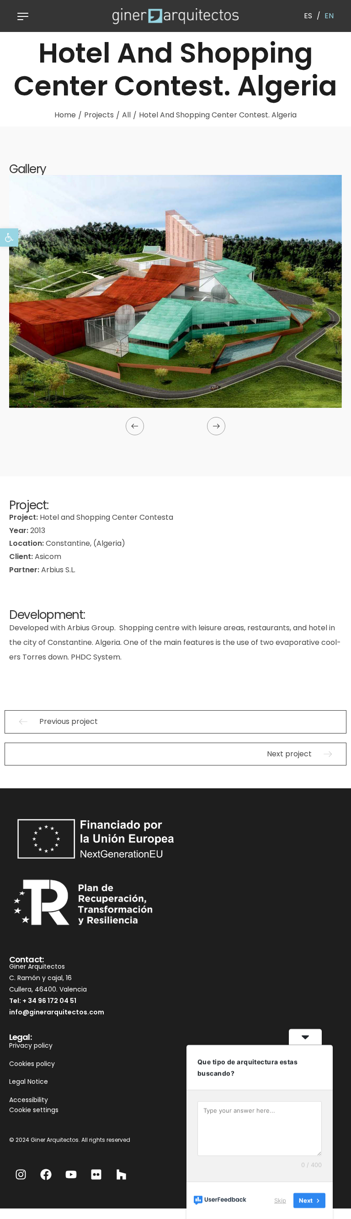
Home (65, 115)
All (126, 115)
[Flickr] (96, 1174)
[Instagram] (20, 1174)
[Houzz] (121, 1174)
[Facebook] (45, 1174)
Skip (280, 1200)
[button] (9, 237)
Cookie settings (33, 1109)
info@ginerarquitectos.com (56, 1012)
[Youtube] (70, 1174)
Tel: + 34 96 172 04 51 (42, 1000)
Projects (99, 115)
